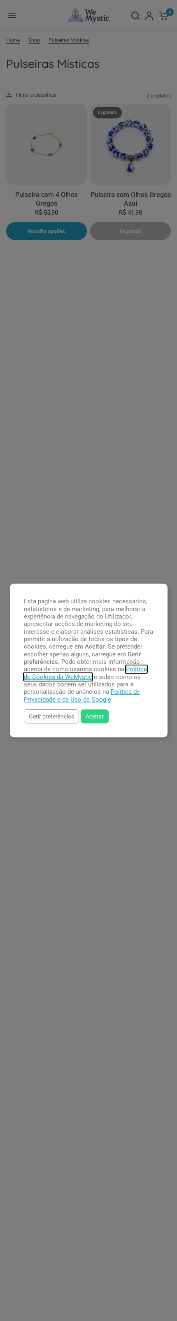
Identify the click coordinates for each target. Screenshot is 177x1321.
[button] (51, 716)
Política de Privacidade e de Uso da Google (82, 695)
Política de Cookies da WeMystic (85, 672)
